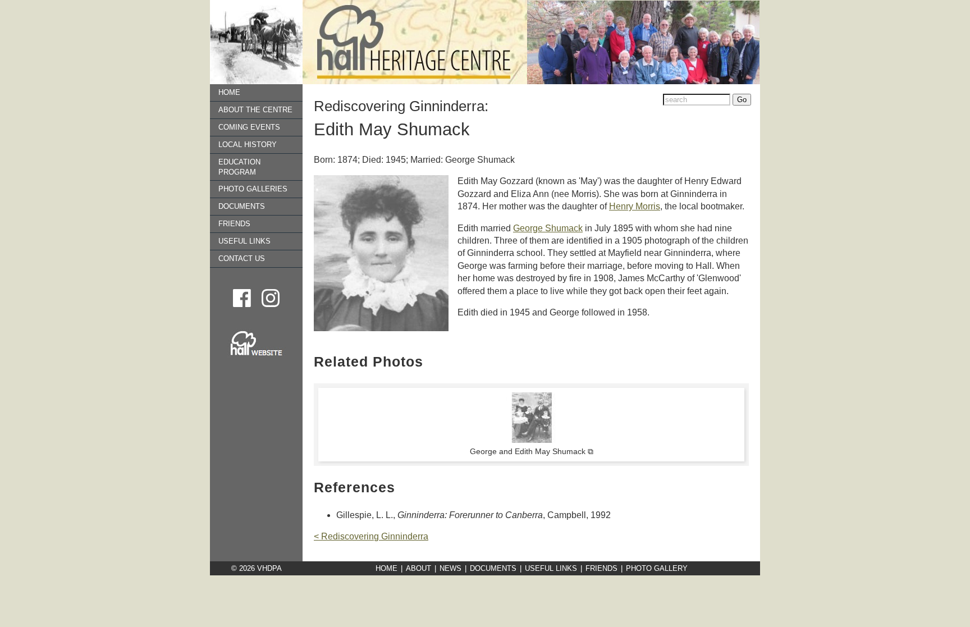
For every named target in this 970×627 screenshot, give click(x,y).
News (450, 568)
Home (229, 92)
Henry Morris (634, 206)
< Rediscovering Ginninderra (371, 536)
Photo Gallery (657, 568)
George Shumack (548, 228)
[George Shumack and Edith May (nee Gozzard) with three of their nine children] (531, 440)
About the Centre (255, 110)
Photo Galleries (252, 189)
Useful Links (244, 241)
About (418, 568)
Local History (247, 144)
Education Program (239, 167)
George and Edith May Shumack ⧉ (531, 451)
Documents (241, 206)
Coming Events (249, 127)
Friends (234, 223)
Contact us (241, 258)
